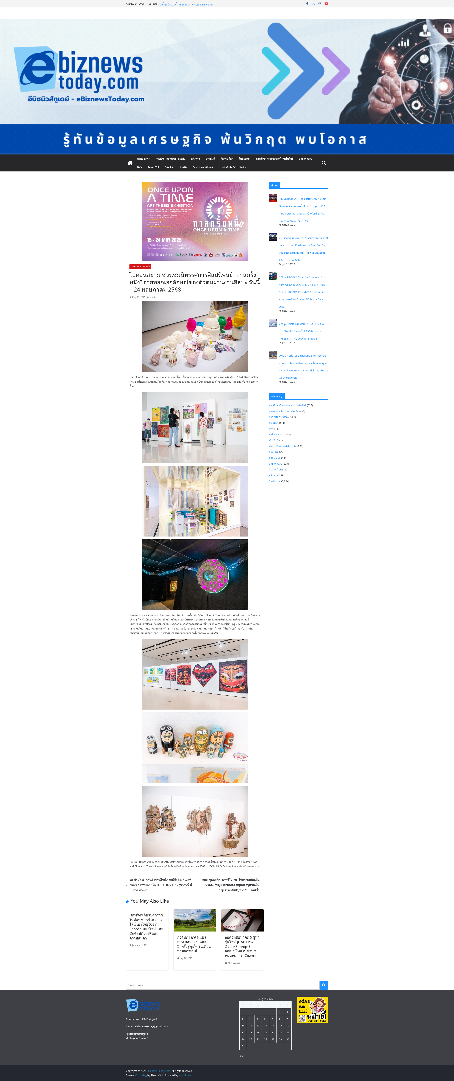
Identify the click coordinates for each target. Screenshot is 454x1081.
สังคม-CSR (153, 167)
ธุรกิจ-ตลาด (143, 158)
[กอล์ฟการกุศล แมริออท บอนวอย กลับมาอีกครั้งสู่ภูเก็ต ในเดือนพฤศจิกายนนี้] (195, 912)
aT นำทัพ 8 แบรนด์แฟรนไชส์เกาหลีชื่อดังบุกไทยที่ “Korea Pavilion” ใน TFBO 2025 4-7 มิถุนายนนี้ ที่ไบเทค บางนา (161, 885)
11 (250, 1025)
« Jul (241, 1055)
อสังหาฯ (195, 158)
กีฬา (139, 167)
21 (273, 1032)
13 (265, 1025)
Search (324, 985)
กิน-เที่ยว (169, 167)
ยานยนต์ (210, 158)
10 (243, 1025)
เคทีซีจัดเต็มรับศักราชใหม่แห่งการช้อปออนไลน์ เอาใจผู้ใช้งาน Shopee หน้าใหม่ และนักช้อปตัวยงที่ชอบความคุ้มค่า (146, 927)
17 (243, 1032)
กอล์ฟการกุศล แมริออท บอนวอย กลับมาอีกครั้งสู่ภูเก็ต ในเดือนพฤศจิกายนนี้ (194, 944)
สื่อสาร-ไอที (227, 158)
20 (265, 1032)
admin (153, 297)
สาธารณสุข (305, 158)
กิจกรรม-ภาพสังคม (203, 167)
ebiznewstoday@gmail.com (151, 1026)
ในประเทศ (244, 158)
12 (258, 1025)
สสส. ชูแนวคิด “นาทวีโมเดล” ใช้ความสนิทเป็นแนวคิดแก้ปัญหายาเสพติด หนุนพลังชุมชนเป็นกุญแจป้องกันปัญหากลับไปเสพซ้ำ (230, 885)
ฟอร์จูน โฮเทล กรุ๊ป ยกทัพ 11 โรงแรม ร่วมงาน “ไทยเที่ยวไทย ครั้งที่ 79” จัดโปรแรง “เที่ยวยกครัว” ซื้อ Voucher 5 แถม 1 (301, 331)
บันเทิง (183, 167)
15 (280, 1025)
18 (250, 1032)
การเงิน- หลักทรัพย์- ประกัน (171, 158)
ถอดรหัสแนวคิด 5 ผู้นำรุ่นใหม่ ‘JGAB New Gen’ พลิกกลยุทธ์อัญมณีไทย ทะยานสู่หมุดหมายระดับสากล (242, 946)
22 (280, 1032)
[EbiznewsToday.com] (227, 21)
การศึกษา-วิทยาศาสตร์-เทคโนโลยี (274, 158)
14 (273, 1025)
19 (258, 1032)
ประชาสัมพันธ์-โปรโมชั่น (232, 167)
